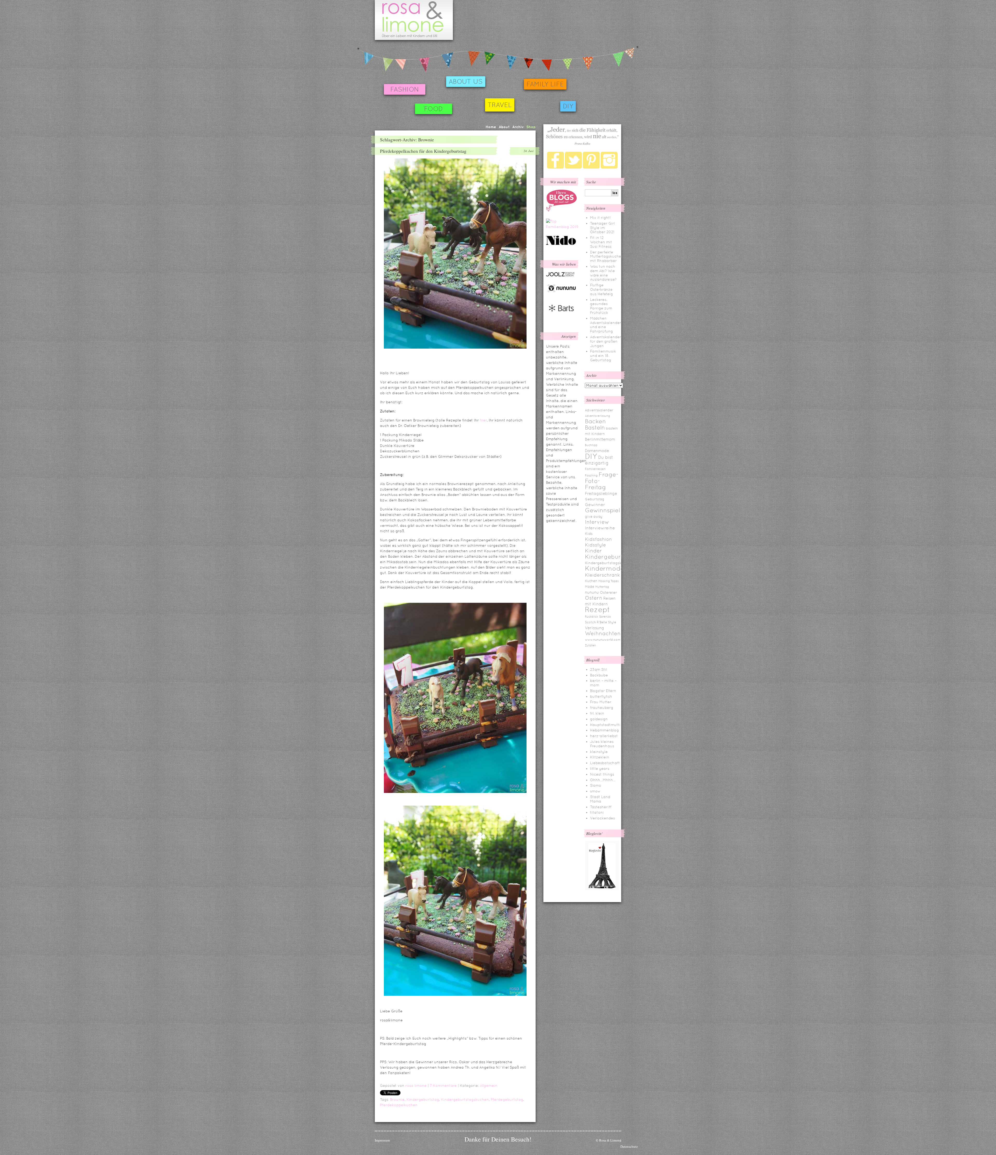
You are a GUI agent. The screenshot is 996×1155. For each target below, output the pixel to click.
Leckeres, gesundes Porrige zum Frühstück (601, 306)
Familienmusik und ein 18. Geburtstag (603, 355)
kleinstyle (599, 752)
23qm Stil (598, 669)
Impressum (382, 1140)
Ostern (593, 598)
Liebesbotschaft (605, 763)
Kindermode (604, 568)
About (504, 127)
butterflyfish (601, 696)
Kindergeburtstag (422, 1099)
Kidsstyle (595, 545)
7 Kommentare (443, 1085)
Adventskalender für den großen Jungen (605, 341)
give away (594, 516)
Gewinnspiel (602, 510)
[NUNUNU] (561, 291)
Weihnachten (603, 633)
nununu (592, 592)
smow (595, 791)
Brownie (397, 1099)
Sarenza (605, 616)
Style (612, 622)
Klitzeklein (599, 757)
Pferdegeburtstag (507, 1099)
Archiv (518, 127)
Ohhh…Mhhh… (602, 780)
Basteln (595, 427)
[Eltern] (561, 210)
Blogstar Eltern (603, 691)
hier (483, 420)
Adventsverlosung (597, 415)
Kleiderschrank (602, 575)
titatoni (597, 812)
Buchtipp (591, 445)
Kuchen (591, 581)
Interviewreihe (600, 527)
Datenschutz (629, 1146)
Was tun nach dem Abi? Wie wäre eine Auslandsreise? (603, 272)
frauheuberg (601, 708)
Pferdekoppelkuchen (399, 1105)
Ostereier (608, 592)
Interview (597, 522)
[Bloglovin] (602, 889)
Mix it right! (600, 218)
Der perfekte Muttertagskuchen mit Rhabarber (607, 256)
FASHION (404, 89)
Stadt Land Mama (600, 799)
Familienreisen (595, 469)
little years (599, 768)
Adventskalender (599, 410)
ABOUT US (466, 81)
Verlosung (594, 628)
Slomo (595, 785)
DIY (568, 106)
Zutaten (590, 645)
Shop (531, 127)
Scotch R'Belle (596, 622)
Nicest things (602, 774)
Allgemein (488, 1085)
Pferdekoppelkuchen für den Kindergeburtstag (423, 151)
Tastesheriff (600, 807)
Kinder (593, 551)
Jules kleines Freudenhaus (602, 743)
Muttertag (602, 586)
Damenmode (597, 450)
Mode (589, 587)
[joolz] (560, 276)
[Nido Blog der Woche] (563, 244)
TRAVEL (500, 105)
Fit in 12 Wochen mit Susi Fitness (601, 242)
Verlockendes (602, 818)
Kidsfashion (598, 539)
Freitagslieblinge (601, 493)
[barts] (561, 316)
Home (491, 127)
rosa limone (416, 1085)
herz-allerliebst (604, 736)
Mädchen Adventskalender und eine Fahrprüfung (605, 324)
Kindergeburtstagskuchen (465, 1099)
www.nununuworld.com (602, 639)
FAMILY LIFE (545, 84)
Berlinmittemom (600, 439)
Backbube (599, 675)
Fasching (591, 475)
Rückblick (591, 616)
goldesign (599, 719)
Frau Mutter (600, 702)
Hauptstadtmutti (605, 725)
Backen (595, 421)
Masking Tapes (608, 581)
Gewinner (595, 504)
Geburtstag (594, 499)
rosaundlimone (414, 20)
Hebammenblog (604, 730)
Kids (589, 533)
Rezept (597, 609)
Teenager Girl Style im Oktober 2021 (602, 227)
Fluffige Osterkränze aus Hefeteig (601, 289)
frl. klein (597, 713)
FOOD (433, 109)
